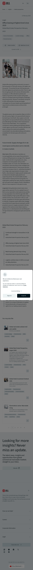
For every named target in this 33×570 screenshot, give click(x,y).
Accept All (23, 296)
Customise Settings (16, 291)
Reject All (9, 296)
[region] (16, 285)
